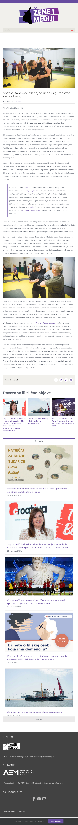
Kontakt (7, 811)
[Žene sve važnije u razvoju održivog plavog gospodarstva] (39, 407)
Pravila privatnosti (18, 811)
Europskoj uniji (31, 191)
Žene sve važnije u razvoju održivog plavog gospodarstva (38, 421)
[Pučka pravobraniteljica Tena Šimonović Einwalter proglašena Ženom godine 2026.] (63, 407)
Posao (18, 101)
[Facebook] (34, 799)
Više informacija (39, 821)
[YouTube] (39, 799)
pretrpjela (28, 188)
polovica (31, 207)
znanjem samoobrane (31, 210)
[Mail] (44, 799)
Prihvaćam (56, 821)
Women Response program (47, 323)
